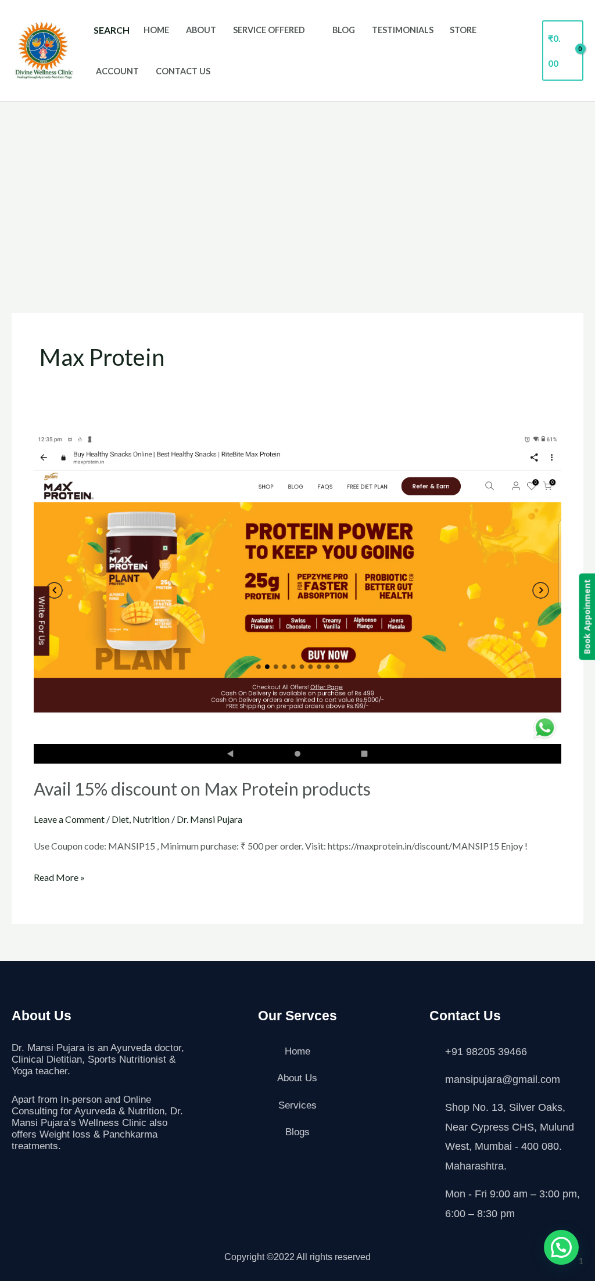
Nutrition (151, 819)
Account (117, 71)
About (201, 30)
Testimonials (402, 30)
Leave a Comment (69, 819)
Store (463, 30)
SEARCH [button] (112, 29)
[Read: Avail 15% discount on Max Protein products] (297, 597)
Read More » (59, 876)
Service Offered (269, 30)
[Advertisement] (297, 188)
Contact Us (183, 71)
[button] (561, 1247)
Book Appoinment (586, 616)
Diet (120, 819)
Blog (343, 30)
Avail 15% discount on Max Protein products (202, 788)
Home (156, 30)
